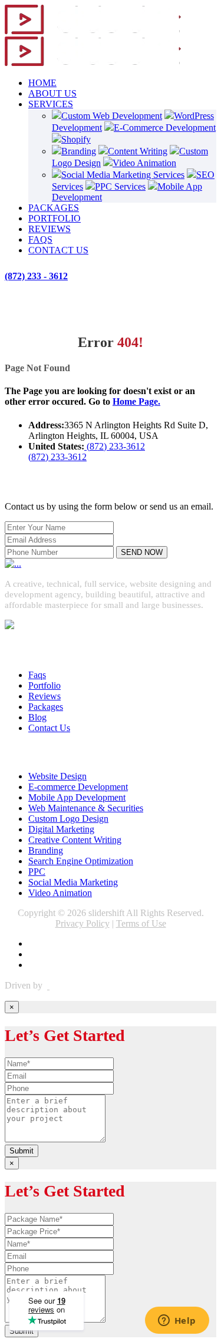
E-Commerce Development (165, 128)
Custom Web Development (111, 116)
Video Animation (144, 163)
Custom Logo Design (68, 819)
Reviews (44, 696)
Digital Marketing (61, 829)
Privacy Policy (82, 923)
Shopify (76, 139)
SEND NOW (142, 552)
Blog (37, 717)
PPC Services (120, 186)
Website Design (57, 776)
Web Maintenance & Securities (85, 808)
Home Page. (136, 401)
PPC (36, 872)
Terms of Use (141, 923)
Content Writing (137, 151)
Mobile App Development (77, 797)
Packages (45, 707)
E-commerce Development (78, 787)
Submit (21, 1150)
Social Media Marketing (73, 882)
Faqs (37, 675)
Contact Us (49, 728)
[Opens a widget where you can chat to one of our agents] (176, 1321)
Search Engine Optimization (80, 861)
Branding (78, 151)
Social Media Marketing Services (122, 175)
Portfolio (44, 685)
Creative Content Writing (74, 840)
